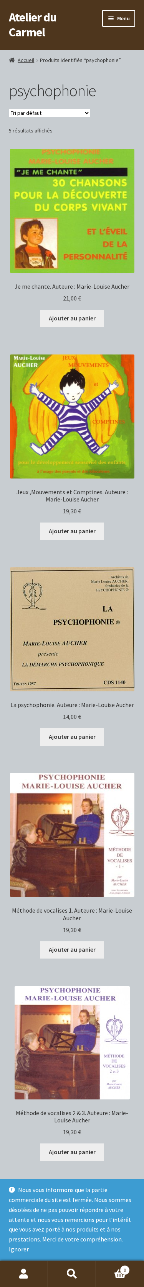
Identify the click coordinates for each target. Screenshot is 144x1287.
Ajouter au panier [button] (72, 318)
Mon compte (24, 1274)
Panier (111, 1267)
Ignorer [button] (19, 1249)
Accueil (26, 60)
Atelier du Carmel (32, 25)
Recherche (72, 1274)
